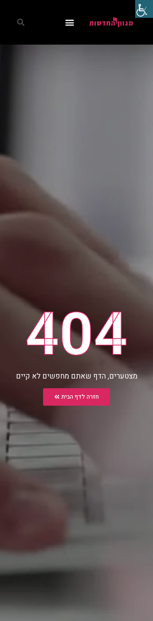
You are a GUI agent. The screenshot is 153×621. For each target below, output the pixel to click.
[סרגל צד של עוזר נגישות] (144, 9)
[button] (70, 22)
